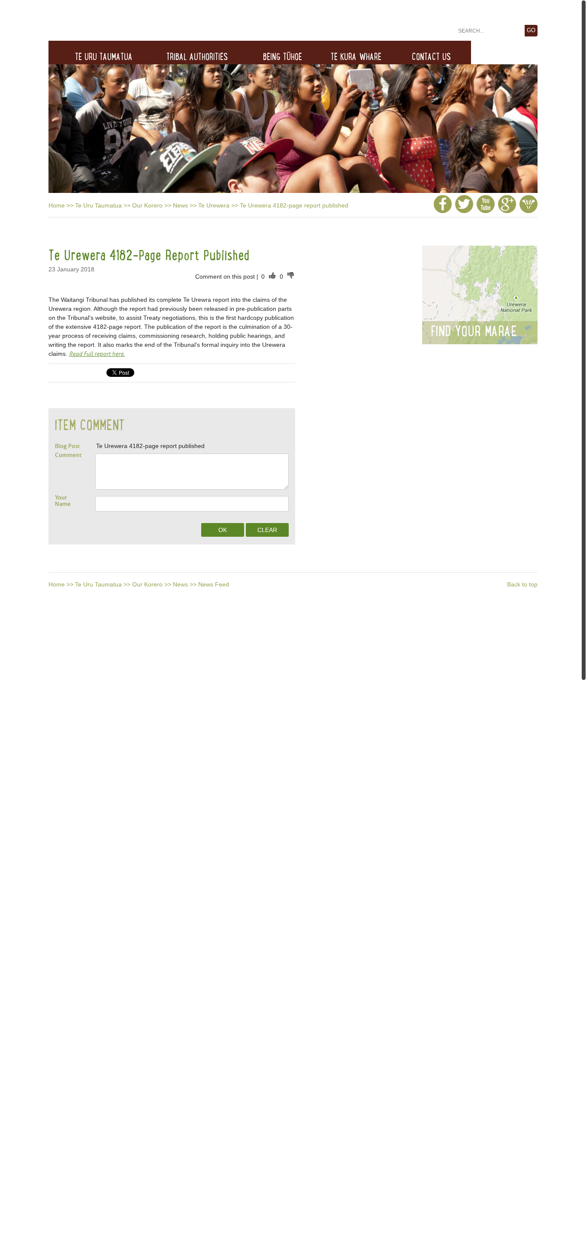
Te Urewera (214, 205)
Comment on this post (226, 276)
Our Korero (147, 205)
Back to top (522, 584)
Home (56, 205)
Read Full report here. (97, 354)
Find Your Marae (474, 331)
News (180, 205)
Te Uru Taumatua (98, 205)
